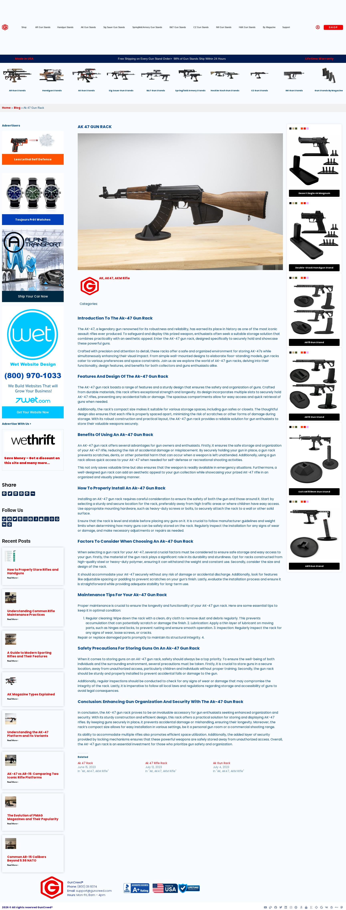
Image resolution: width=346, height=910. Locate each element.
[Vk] (4, 524)
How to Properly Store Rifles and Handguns (32, 571)
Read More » (12, 578)
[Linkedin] (20, 519)
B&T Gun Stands (178, 27)
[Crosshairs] (52, 519)
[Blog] (4, 519)
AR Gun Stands (42, 27)
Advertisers (11, 126)
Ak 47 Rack (85, 763)
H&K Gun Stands (247, 27)
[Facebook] (9, 519)
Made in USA (24, 59)
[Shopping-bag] (41, 519)
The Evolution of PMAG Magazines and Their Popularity (32, 817)
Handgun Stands (65, 27)
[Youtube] (265, 907)
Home (6, 108)
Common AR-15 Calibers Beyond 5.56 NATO (26, 859)
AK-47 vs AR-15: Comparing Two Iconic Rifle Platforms (32, 775)
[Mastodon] (342, 907)
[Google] (57, 519)
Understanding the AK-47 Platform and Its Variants (27, 734)
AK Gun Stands (89, 27)
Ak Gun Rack (221, 763)
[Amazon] (36, 519)
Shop (23, 27)
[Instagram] (25, 519)
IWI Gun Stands (224, 27)
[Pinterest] (30, 519)
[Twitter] (15, 519)
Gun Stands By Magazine (329, 90)
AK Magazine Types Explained (31, 694)
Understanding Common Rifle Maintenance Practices (31, 613)
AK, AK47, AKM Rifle (114, 278)
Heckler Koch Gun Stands (225, 90)
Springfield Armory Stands (190, 90)
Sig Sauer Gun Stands (114, 27)
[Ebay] (336, 907)
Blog (17, 108)
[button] (4, 493)
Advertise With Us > (16, 424)
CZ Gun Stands (201, 27)
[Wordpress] (9, 524)
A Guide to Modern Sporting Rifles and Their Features (29, 654)
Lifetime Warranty (319, 59)
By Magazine (269, 27)
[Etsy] (46, 519)
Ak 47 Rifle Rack (156, 763)
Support (286, 27)
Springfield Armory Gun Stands (147, 27)
